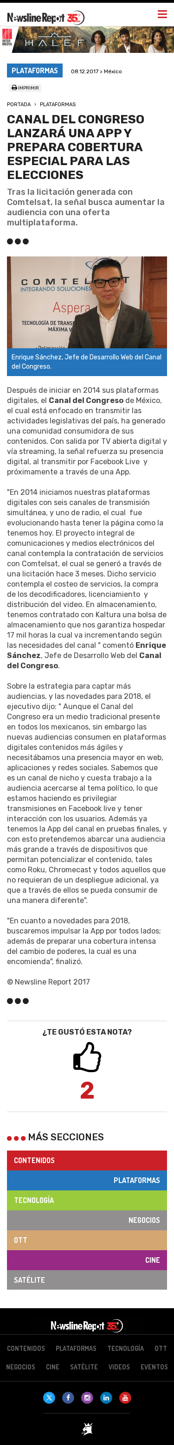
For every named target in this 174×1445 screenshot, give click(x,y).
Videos (119, 1367)
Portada (19, 105)
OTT (20, 1240)
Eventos (154, 1367)
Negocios (144, 1220)
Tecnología (34, 1200)
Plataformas (58, 105)
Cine (152, 1260)
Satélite (29, 1280)
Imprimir (28, 88)
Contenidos (34, 1160)
